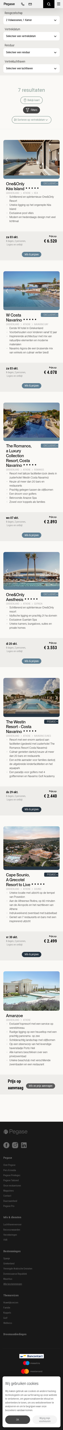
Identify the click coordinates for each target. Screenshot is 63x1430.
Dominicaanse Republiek (15, 1273)
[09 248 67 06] (22, 4)
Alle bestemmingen (12, 1284)
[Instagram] (15, 1145)
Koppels (7, 1312)
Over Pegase (9, 1165)
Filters (34, 110)
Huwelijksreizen (10, 1302)
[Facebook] (6, 1145)
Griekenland (8, 1263)
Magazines (8, 1190)
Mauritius (7, 1279)
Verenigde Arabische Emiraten (17, 1268)
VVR (5, 1240)
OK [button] (17, 1419)
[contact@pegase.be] (29, 4)
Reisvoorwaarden (11, 1229)
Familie (6, 1307)
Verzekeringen (10, 1234)
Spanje (6, 1258)
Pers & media (9, 1170)
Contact (7, 1195)
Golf (5, 1318)
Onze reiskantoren (12, 1185)
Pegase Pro (8, 1206)
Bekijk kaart (33, 100)
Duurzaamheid (10, 1201)
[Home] (9, 4)
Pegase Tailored (11, 1180)
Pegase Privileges (11, 1175)
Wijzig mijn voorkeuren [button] (45, 1420)
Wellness (7, 1323)
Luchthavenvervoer (12, 1224)
